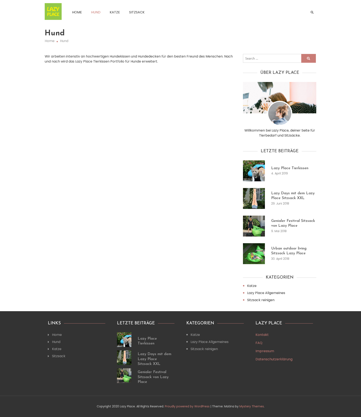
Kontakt (262, 334)
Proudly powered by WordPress (187, 406)
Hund (95, 12)
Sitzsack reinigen (261, 300)
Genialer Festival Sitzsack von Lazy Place (153, 377)
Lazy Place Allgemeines (266, 292)
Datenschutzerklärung (273, 359)
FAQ (258, 342)
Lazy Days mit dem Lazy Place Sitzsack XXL (154, 359)
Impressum (264, 351)
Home (77, 12)
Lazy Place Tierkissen (289, 168)
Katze (115, 12)
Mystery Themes (251, 406)
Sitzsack (137, 12)
